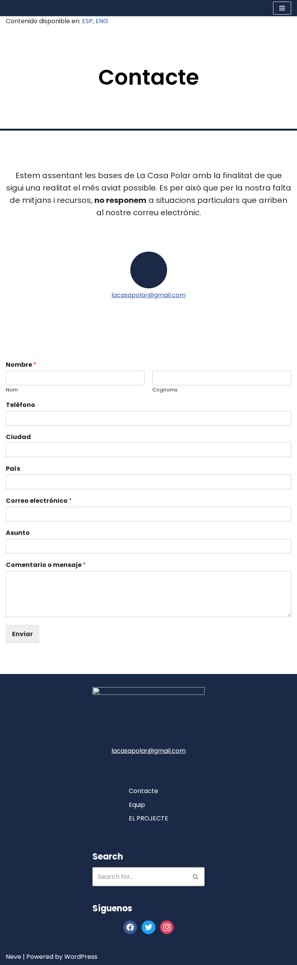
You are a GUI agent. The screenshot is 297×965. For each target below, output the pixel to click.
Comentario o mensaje (46, 567)
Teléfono (20, 407)
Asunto (18, 535)
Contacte (143, 790)
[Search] (196, 876)
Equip (137, 804)
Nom (12, 392)
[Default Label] (167, 927)
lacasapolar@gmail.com (148, 297)
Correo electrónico (39, 503)
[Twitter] (148, 927)
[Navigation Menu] (282, 9)
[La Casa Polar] (29, 9)
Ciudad (18, 440)
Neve (13, 957)
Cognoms (165, 392)
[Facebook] (130, 927)
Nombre (21, 367)
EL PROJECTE (148, 818)
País (13, 471)
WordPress (80, 957)
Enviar (22, 636)
